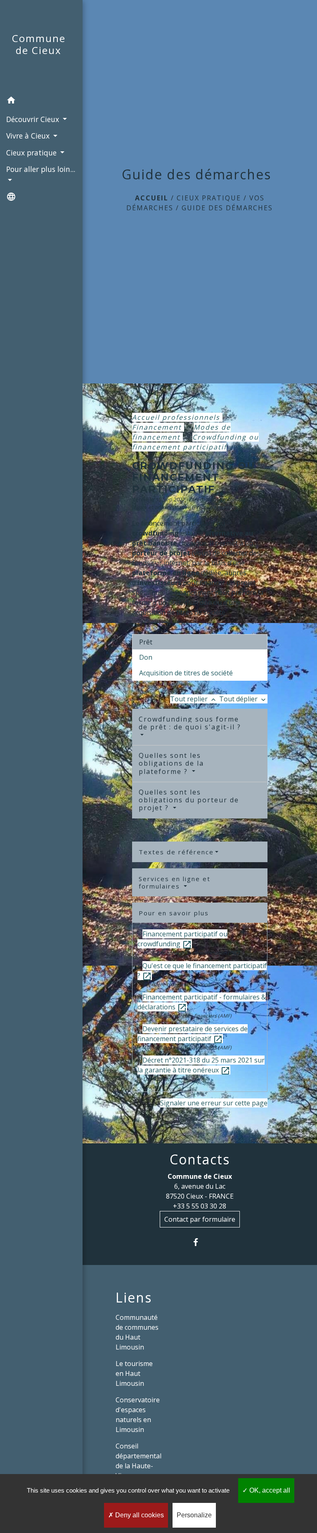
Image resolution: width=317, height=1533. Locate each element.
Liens (134, 1297)
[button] (41, 101)
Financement (158, 427)
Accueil (151, 197)
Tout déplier (243, 698)
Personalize (194, 1515)
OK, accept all (269, 1490)
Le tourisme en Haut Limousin (134, 1373)
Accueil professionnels (177, 417)
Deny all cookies (139, 1515)
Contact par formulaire (199, 1219)
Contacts (200, 1159)
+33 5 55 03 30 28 (199, 1206)
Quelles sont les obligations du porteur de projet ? (189, 800)
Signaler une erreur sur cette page (213, 1102)
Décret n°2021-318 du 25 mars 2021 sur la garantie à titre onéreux (201, 1065)
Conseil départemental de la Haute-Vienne (138, 1460)
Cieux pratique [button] (32, 153)
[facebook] (199, 1242)
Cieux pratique (209, 197)
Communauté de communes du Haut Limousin (137, 1332)
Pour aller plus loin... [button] (40, 169)
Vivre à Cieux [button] (29, 136)
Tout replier (194, 698)
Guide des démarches (227, 207)
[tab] (199, 642)
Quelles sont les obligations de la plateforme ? (171, 763)
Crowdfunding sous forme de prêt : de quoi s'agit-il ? (190, 723)
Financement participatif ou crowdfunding (182, 938)
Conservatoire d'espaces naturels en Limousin (138, 1414)
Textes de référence (176, 852)
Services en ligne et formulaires (175, 882)
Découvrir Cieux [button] (33, 119)
